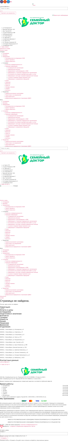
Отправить (4, 438)
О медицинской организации (15, 67)
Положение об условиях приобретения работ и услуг (22, 74)
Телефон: (3, 431)
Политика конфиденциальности (13, 64)
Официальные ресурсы (14, 69)
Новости (7, 85)
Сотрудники (6, 53)
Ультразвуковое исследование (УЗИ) (15, 58)
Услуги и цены (6, 310)
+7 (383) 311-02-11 (5, 364)
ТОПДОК (2, 51)
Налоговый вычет (10, 96)
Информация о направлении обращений (18, 79)
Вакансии (7, 83)
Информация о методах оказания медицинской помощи (23, 75)
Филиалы (5, 55)
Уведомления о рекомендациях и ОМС (18, 71)
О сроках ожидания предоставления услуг (19, 77)
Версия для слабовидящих (61, 15)
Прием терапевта (10, 59)
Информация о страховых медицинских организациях (22, 72)
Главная (2, 308)
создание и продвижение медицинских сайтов (22, 426)
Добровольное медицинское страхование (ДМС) (18, 98)
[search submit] (1, 11)
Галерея (7, 88)
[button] (4, 47)
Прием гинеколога (10, 61)
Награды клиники (10, 87)
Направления (6, 56)
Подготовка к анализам (11, 314)
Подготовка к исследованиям (13, 95)
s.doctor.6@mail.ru (4, 6)
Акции (7, 80)
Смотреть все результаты (8, 13)
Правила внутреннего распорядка (14, 93)
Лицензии (7, 82)
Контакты (7, 90)
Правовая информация (11, 66)
